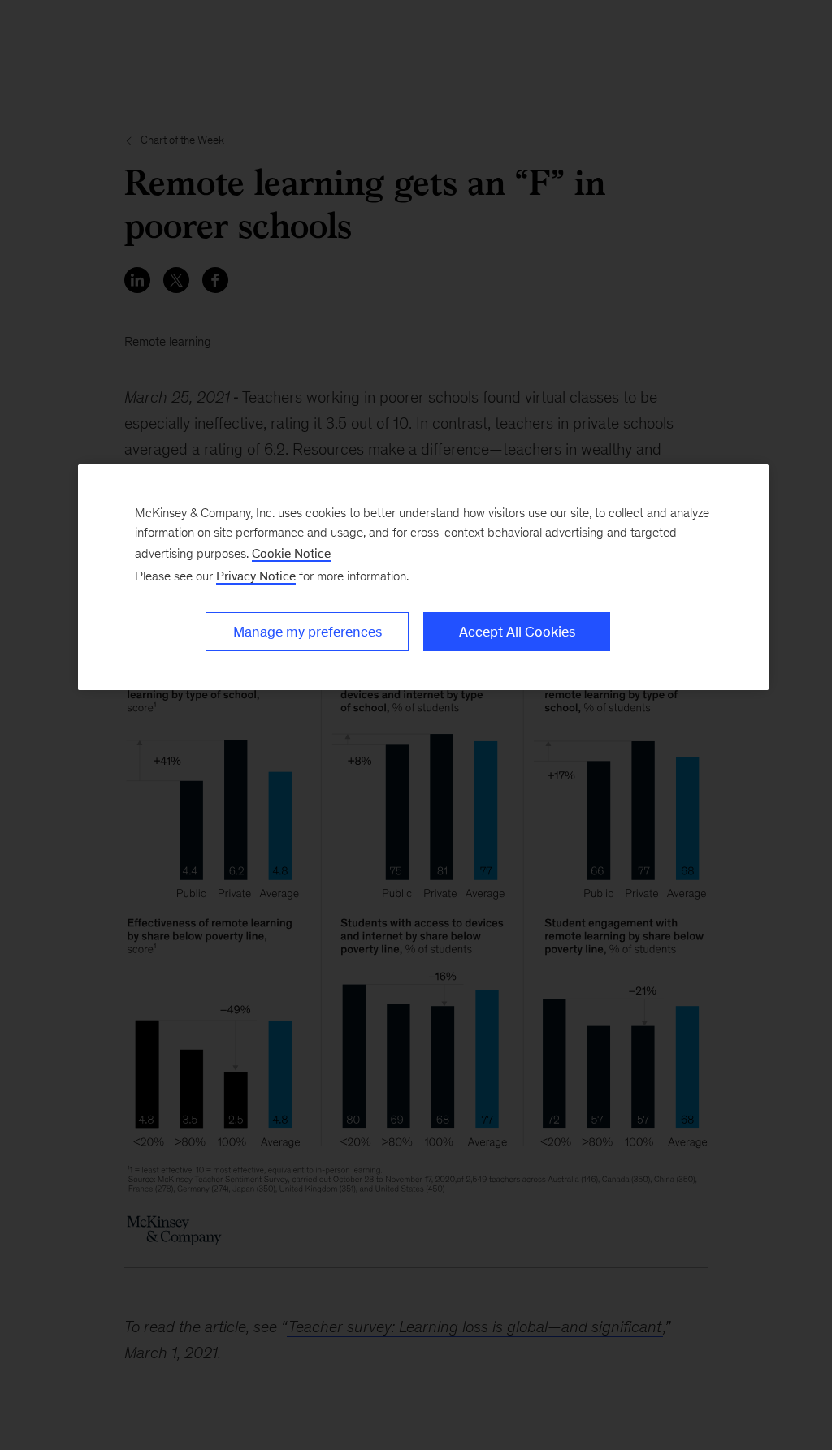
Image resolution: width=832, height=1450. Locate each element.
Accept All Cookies (517, 632)
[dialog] (423, 577)
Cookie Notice (291, 553)
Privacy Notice (256, 576)
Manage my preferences (307, 632)
